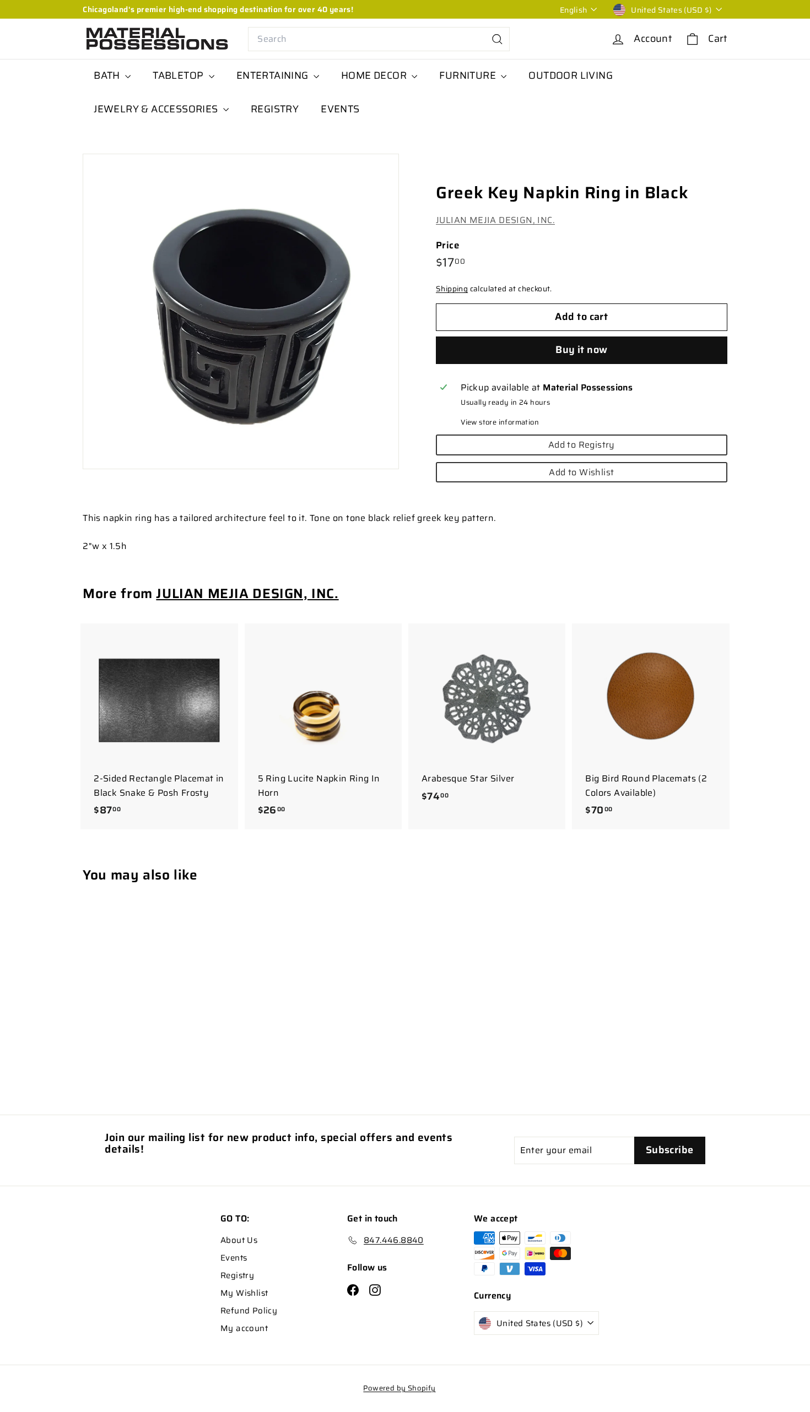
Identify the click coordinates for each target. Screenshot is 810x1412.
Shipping (452, 289)
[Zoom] (240, 311)
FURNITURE (468, 75)
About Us (238, 1240)
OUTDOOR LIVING (570, 75)
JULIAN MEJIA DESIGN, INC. (495, 220)
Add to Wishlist (581, 472)
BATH (108, 75)
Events (233, 1257)
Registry (237, 1275)
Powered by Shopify (399, 1388)
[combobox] (379, 39)
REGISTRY (275, 109)
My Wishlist (244, 1293)
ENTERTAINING (273, 75)
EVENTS (340, 109)
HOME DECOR (375, 75)
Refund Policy (248, 1310)
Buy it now (581, 349)
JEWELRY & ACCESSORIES (157, 109)
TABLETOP (179, 75)
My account (244, 1328)
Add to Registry (581, 445)
